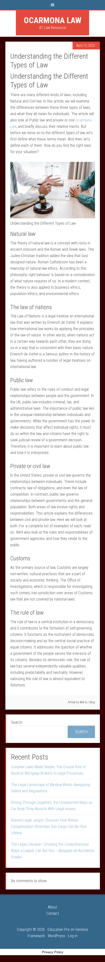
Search (16, 722)
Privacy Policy (52, 952)
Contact (52, 913)
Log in (72, 936)
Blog (92, 702)
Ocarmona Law (52, 20)
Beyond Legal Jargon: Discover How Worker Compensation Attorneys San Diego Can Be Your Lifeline (49, 826)
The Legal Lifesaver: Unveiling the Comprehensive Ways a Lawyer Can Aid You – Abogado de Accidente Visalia (52, 850)
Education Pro (59, 929)
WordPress (56, 936)
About (52, 907)
